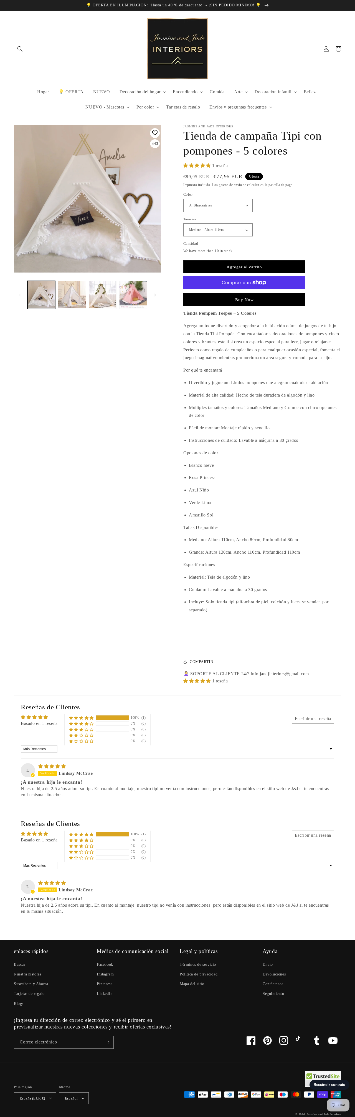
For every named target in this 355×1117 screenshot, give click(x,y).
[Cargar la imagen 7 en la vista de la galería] (102, 295)
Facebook (105, 964)
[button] (20, 49)
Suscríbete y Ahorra (31, 984)
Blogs (19, 1004)
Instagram (105, 974)
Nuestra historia (27, 974)
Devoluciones (274, 974)
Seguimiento (273, 994)
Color (187, 194)
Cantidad (190, 243)
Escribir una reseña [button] (313, 718)
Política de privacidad (198, 974)
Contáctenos (273, 984)
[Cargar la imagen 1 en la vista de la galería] (41, 295)
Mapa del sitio (192, 984)
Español (71, 1098)
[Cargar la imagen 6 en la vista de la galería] (72, 295)
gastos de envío (230, 185)
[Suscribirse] (107, 1042)
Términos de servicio (198, 964)
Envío (268, 964)
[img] (52, 766)
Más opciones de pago (244, 296)
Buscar (20, 964)
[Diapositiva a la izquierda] (20, 295)
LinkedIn (105, 994)
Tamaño (189, 219)
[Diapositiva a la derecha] (155, 295)
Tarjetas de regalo (29, 994)
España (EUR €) (32, 1098)
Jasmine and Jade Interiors (324, 1114)
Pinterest (104, 984)
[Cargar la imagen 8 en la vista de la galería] (133, 295)
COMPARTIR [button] (201, 662)
